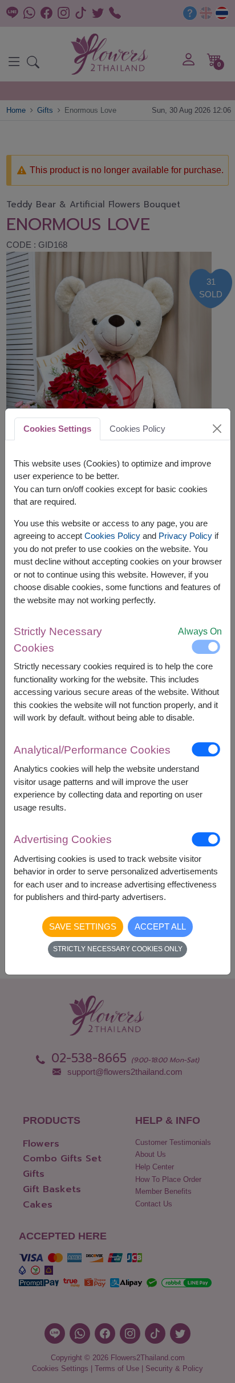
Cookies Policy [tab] (137, 428)
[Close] (216, 428)
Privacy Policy (185, 536)
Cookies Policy (112, 536)
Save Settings (82, 926)
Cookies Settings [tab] (57, 428)
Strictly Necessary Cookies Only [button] (118, 949)
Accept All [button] (160, 926)
